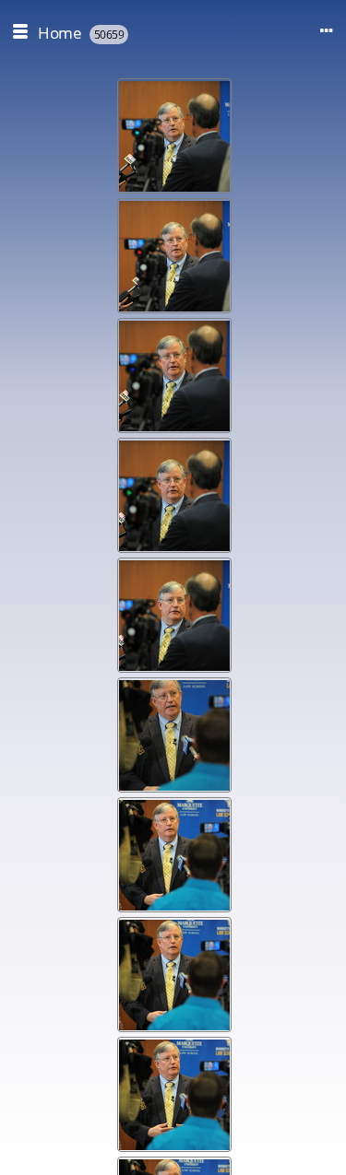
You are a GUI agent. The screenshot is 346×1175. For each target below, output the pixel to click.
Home (59, 32)
